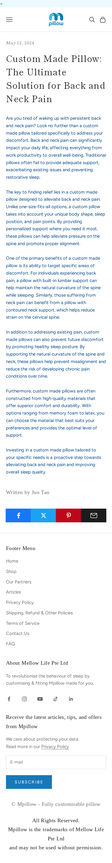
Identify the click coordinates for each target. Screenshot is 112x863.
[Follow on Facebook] (9, 699)
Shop (11, 571)
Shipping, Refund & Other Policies (39, 613)
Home (12, 561)
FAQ (10, 644)
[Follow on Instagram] (24, 699)
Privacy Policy (20, 602)
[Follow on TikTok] (56, 699)
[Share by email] (93, 515)
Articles (13, 592)
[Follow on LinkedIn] (71, 699)
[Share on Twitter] (43, 515)
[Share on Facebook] (18, 515)
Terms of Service (22, 623)
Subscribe (29, 782)
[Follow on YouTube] (40, 699)
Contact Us (17, 633)
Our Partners (18, 582)
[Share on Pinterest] (68, 515)
